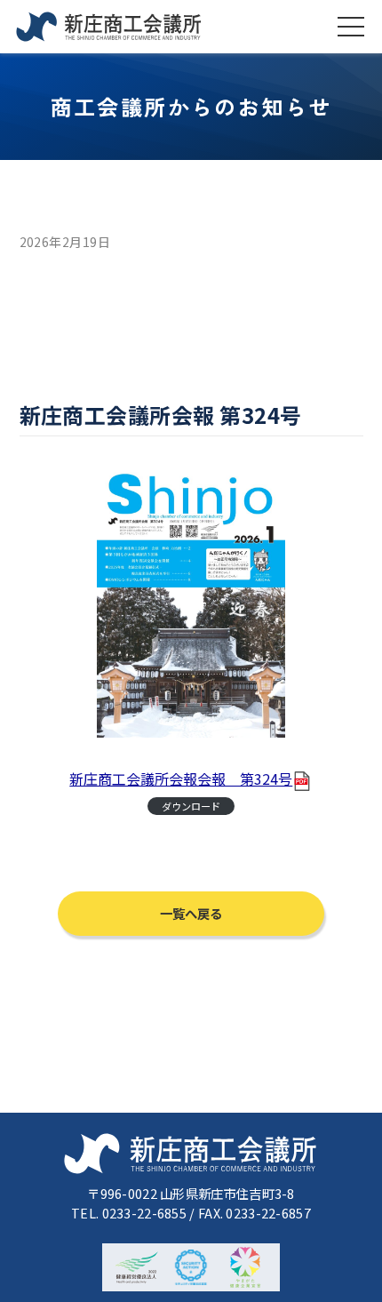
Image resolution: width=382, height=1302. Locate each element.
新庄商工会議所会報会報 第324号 (180, 778)
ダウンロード (191, 806)
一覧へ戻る (191, 913)
